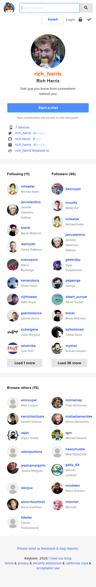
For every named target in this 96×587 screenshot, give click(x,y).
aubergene (29, 329)
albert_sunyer (76, 296)
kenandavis (30, 280)
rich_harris (23, 132)
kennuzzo (73, 189)
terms (9, 563)
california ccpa (77, 563)
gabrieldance (31, 313)
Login (70, 19)
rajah (25, 432)
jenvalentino (31, 202)
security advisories (47, 563)
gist (38, 139)
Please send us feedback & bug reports (47, 548)
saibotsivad (74, 329)
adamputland (31, 451)
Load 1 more (24, 363)
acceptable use (48, 568)
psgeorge (72, 280)
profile (40, 145)
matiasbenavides (78, 416)
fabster (26, 517)
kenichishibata (32, 416)
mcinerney (73, 400)
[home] (9, 6)
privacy (23, 563)
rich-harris (23, 138)
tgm (68, 432)
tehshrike (28, 345)
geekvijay (73, 259)
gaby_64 (72, 464)
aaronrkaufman (33, 501)
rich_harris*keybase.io (32, 150)
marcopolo (29, 259)
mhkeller (28, 186)
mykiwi (71, 345)
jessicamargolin (33, 465)
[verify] (89, 19)
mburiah (72, 501)
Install (53, 19)
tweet (40, 133)
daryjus (27, 487)
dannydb (28, 244)
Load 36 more (69, 363)
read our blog (61, 558)
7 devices (22, 127)
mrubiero (72, 485)
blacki (25, 227)
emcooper (29, 400)
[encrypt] (80, 19)
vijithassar (29, 296)
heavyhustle (75, 449)
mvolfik (71, 202)
